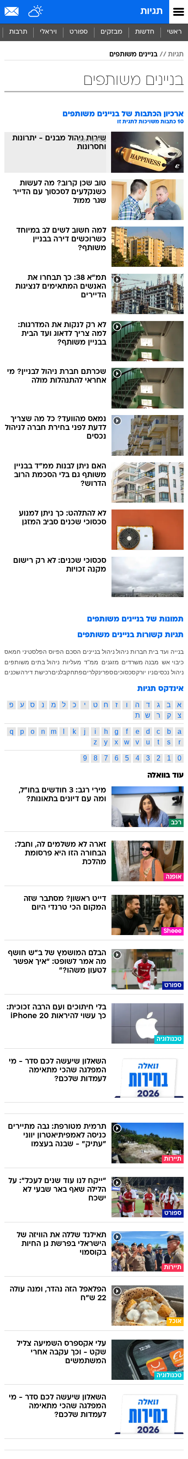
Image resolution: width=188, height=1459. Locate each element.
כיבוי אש (173, 662)
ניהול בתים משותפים (31, 662)
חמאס (12, 651)
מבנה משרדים (140, 662)
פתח (76, 672)
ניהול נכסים (169, 672)
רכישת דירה (36, 672)
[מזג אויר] (36, 11)
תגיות (151, 11)
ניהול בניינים (99, 651)
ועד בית (159, 651)
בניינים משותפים (133, 54)
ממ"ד (91, 662)
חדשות (144, 32)
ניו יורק (144, 672)
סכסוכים (125, 672)
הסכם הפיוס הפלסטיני (51, 651)
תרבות (18, 32)
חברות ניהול (131, 651)
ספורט (79, 32)
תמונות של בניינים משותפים (135, 619)
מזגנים (110, 662)
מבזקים (111, 32)
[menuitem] (144, 32)
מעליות (72, 662)
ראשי (174, 32)
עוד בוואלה (165, 775)
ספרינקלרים (98, 672)
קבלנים (61, 672)
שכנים (12, 672)
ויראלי (48, 32)
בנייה (177, 651)
